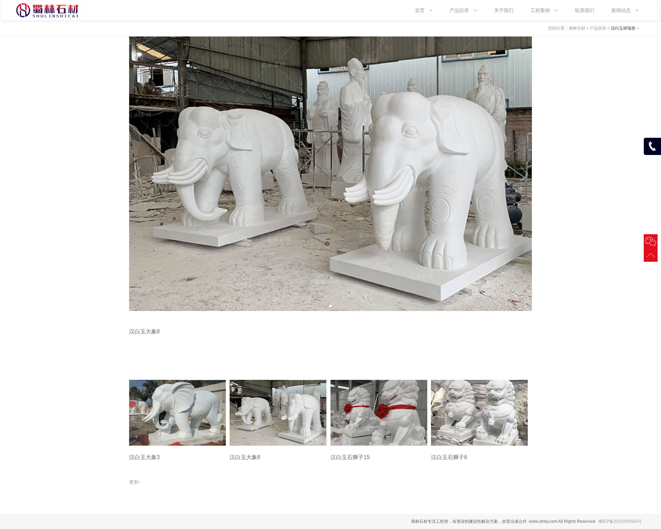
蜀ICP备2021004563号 (620, 521)
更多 (133, 482)
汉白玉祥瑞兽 (623, 28)
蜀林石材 (577, 28)
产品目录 (598, 28)
